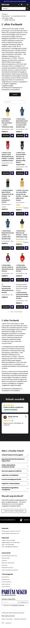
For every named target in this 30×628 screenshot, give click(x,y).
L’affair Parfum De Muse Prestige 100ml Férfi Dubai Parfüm (22, 295)
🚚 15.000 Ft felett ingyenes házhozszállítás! (15, 1)
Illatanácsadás (6, 558)
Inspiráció (4, 560)
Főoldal (4, 14)
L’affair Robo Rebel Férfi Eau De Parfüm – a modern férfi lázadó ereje (8, 235)
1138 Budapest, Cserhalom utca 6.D (11, 531)
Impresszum (8, 623)
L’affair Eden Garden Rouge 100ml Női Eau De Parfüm (22, 268)
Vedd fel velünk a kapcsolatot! (14, 511)
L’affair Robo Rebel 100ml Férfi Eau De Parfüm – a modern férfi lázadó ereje (22, 123)
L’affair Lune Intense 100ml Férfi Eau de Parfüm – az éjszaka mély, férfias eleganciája (21, 158)
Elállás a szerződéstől (7, 619)
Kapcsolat (4, 565)
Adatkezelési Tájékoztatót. (17, 605)
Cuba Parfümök (6, 586)
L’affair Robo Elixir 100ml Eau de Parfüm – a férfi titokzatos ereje (7, 123)
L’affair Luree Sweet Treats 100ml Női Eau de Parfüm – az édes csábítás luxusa (8, 157)
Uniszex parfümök (6, 582)
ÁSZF (3, 623)
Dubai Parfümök (6, 584)
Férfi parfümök (6, 579)
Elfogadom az (14, 605)
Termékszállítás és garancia (9, 556)
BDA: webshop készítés (8, 616)
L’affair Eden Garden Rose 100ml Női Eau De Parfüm (7, 289)
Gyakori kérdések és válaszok (10, 570)
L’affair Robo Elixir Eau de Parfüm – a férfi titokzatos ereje (21, 234)
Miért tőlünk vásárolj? (7, 567)
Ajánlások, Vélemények (8, 563)
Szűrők (15, 94)
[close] (27, 4)
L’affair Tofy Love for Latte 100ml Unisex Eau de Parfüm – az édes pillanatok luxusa (22, 195)
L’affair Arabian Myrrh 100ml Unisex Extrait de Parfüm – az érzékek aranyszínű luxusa (8, 196)
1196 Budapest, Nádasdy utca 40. (10, 533)
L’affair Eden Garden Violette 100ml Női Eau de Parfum (7, 268)
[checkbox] (2, 605)
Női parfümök (5, 577)
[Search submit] (27, 9)
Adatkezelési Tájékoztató (20, 619)
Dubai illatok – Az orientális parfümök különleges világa (14, 17)
